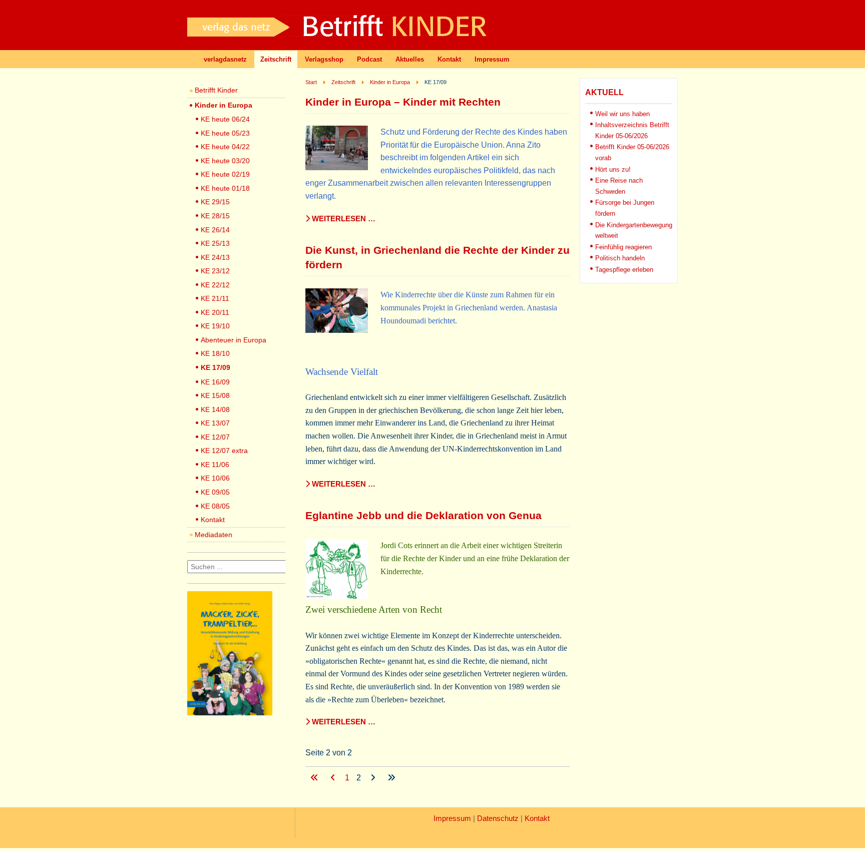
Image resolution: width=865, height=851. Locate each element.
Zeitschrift (275, 59)
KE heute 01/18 (225, 188)
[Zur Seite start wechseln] (315, 777)
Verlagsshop (324, 59)
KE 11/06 (215, 465)
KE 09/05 (215, 492)
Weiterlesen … (342, 219)
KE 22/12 (215, 285)
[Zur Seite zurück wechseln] (333, 777)
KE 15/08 (215, 395)
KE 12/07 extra (224, 451)
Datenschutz (498, 818)
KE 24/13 (215, 257)
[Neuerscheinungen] (229, 712)
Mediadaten (213, 535)
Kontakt (449, 59)
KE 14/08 (215, 409)
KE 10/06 (215, 478)
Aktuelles (409, 59)
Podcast (369, 59)
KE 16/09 (215, 382)
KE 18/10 (215, 353)
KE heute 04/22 (225, 147)
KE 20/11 (215, 312)
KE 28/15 (215, 216)
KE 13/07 (215, 423)
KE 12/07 (215, 437)
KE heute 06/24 (225, 119)
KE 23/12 (215, 271)
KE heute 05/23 (225, 133)
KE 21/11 (215, 298)
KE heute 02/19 (225, 174)
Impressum (492, 59)
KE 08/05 (215, 506)
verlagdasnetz (225, 59)
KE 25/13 (215, 243)
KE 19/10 (215, 326)
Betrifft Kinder (216, 90)
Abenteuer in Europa (233, 340)
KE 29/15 (215, 202)
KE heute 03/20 (225, 161)
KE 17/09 (215, 367)
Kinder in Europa (223, 105)
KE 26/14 (215, 230)
